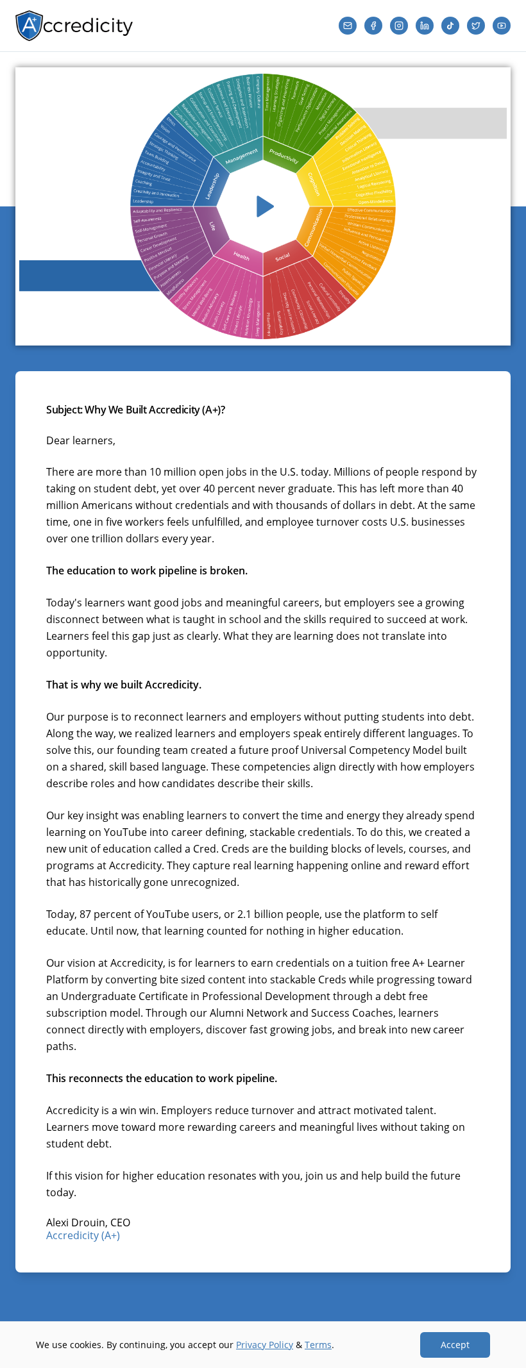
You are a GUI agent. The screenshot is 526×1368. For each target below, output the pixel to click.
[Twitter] (476, 26)
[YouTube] (502, 26)
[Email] (348, 26)
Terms (318, 1345)
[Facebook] (373, 26)
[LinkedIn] (425, 26)
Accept (455, 1345)
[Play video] (263, 206)
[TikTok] (450, 26)
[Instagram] (399, 26)
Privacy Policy (264, 1345)
